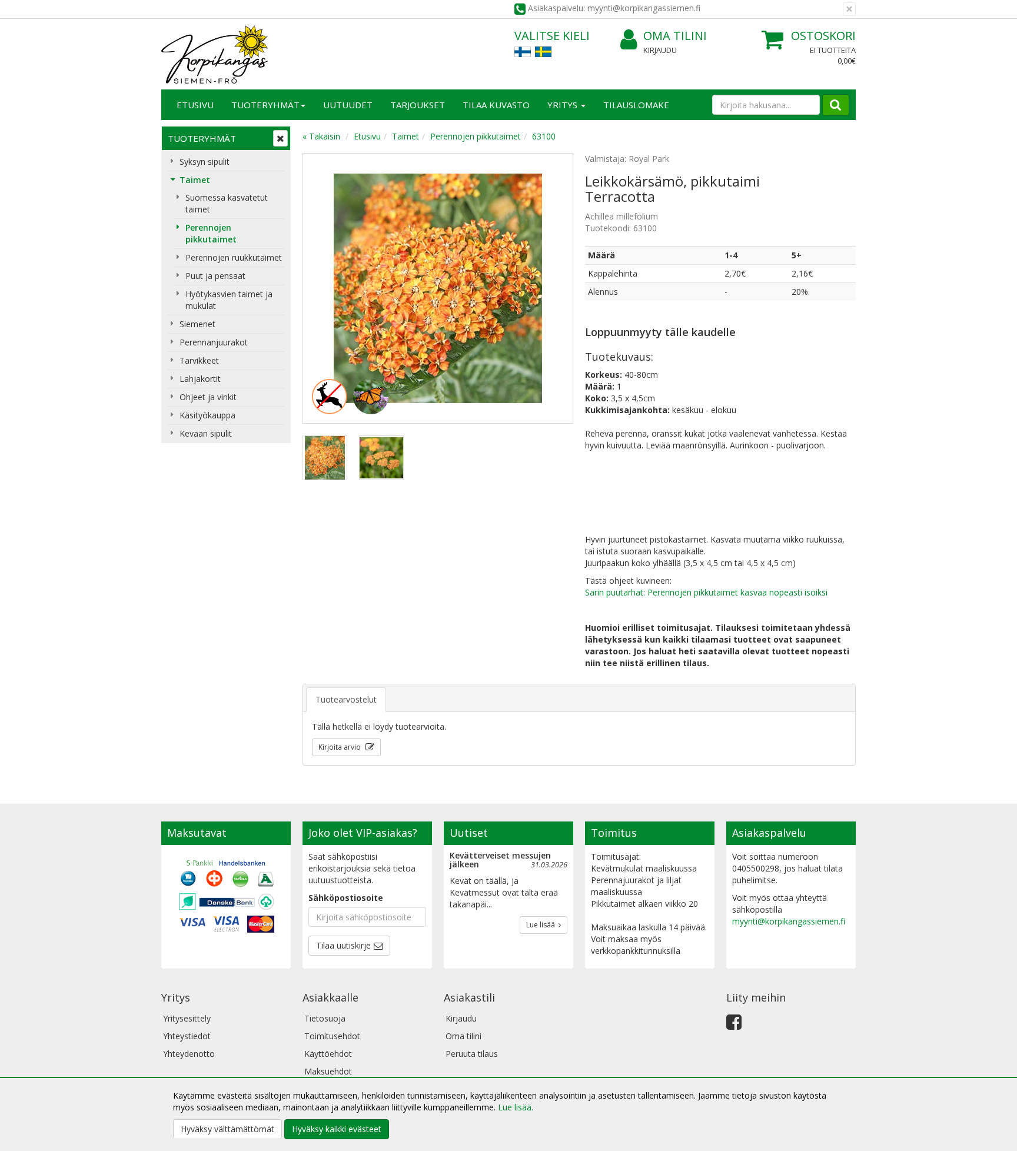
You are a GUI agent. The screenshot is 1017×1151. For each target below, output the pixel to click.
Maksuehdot (328, 1071)
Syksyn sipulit (205, 161)
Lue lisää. (515, 1107)
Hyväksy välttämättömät (227, 1129)
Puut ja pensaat (215, 275)
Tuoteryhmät (265, 105)
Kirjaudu (660, 50)
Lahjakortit (200, 378)
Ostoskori (823, 36)
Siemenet (197, 324)
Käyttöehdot (328, 1053)
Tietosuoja (324, 1018)
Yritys (563, 105)
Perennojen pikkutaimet (211, 233)
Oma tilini (675, 36)
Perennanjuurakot (214, 342)
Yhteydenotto (189, 1053)
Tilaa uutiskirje (343, 945)
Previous (324, 288)
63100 (544, 136)
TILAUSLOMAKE (636, 105)
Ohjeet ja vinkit (208, 396)
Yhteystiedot (187, 1036)
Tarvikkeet (199, 360)
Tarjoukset (417, 105)
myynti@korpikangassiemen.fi (788, 921)
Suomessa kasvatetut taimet (226, 203)
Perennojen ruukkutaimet (233, 257)
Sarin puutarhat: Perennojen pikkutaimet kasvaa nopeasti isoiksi (706, 592)
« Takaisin (321, 136)
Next (552, 288)
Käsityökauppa (207, 415)
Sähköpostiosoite (345, 897)
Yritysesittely (187, 1018)
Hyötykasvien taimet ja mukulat (228, 299)
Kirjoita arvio (340, 747)
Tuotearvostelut (346, 699)
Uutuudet (348, 105)
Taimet (195, 179)
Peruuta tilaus (472, 1053)
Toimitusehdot (332, 1036)
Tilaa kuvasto (496, 105)
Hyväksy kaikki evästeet (336, 1129)
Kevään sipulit (206, 433)
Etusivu (195, 105)
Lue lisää (542, 925)
